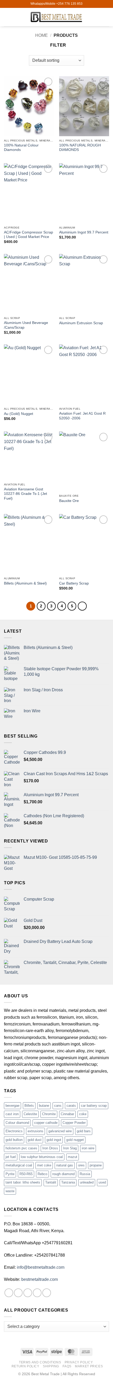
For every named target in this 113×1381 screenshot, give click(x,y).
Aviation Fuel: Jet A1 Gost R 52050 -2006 (82, 416)
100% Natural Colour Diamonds (21, 147)
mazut (72, 1157)
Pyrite (10, 1174)
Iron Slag (70, 1148)
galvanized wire (60, 1131)
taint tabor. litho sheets (23, 1182)
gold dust (35, 1140)
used (102, 1182)
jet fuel (11, 1157)
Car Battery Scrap (74, 583)
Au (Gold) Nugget (18, 414)
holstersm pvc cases (21, 1148)
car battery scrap (94, 1106)
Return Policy (25, 1366)
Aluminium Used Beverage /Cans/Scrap (26, 325)
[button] (7, 17)
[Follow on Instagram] (18, 1292)
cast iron (12, 1114)
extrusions (35, 1131)
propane (96, 1165)
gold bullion (14, 1140)
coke (82, 1114)
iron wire (88, 1148)
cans (57, 1106)
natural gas (64, 1165)
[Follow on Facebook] (8, 1292)
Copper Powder (74, 1123)
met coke (44, 1165)
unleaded (87, 1182)
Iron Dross (50, 1148)
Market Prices (89, 1366)
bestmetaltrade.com (39, 1279)
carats (71, 1106)
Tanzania (68, 1182)
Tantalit (50, 1182)
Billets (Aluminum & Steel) (25, 583)
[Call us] (46, 1292)
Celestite (30, 1114)
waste (10, 1191)
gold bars (84, 1131)
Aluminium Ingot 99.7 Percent (83, 232)
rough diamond (63, 1174)
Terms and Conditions (40, 1362)
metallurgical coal (19, 1165)
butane (44, 1106)
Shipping (51, 1366)
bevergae (12, 1106)
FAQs (67, 1366)
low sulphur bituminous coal (42, 1157)
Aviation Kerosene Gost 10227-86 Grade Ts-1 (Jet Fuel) (25, 493)
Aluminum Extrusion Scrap (81, 323)
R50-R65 (26, 1174)
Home (41, 35)
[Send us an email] (37, 1292)
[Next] (82, 606)
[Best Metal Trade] (56, 17)
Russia (85, 1174)
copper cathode (46, 1123)
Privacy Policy (79, 1362)
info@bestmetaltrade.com (40, 1267)
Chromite (49, 1114)
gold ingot (54, 1140)
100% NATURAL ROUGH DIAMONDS (80, 147)
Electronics (14, 1131)
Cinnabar (67, 1114)
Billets (29, 1106)
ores (81, 1165)
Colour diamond (17, 1123)
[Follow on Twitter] (27, 1292)
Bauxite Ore (69, 501)
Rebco (42, 1174)
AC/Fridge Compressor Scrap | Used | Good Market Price (28, 234)
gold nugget (75, 1140)
